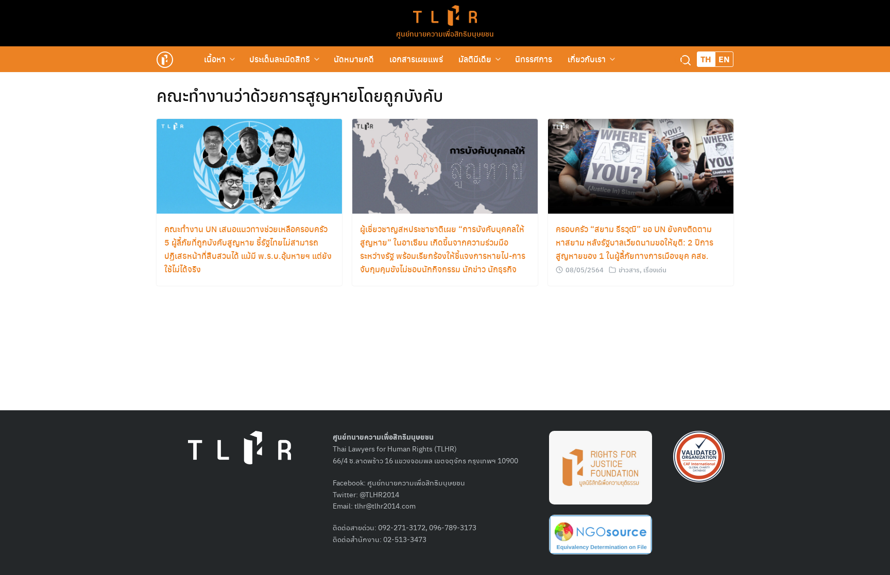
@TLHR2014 (379, 494)
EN (724, 59)
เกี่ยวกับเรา (587, 59)
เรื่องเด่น (654, 269)
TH (705, 59)
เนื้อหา (215, 59)
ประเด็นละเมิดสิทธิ (279, 59)
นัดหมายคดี (354, 59)
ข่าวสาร (629, 269)
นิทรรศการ (533, 59)
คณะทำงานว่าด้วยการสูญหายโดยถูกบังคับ (300, 95)
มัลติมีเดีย (474, 59)
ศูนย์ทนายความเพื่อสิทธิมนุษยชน (445, 33)
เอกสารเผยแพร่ (416, 59)
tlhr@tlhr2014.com (385, 505)
